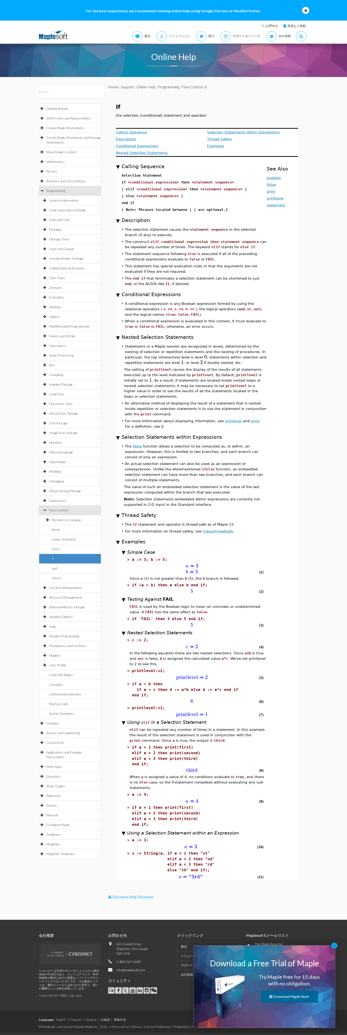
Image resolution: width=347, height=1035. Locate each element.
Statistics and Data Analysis (66, 181)
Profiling (55, 471)
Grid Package (58, 423)
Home (113, 87)
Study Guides (55, 786)
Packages (55, 229)
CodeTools (56, 394)
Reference (53, 796)
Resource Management (65, 597)
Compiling (56, 375)
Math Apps (54, 767)
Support (127, 87)
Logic (52, 626)
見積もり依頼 (296, 26)
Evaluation (56, 297)
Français (75, 1020)
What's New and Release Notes (68, 118)
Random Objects (61, 617)
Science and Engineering (63, 733)
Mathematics (55, 162)
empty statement (64, 539)
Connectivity (55, 743)
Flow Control (58, 510)
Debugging (56, 481)
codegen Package (61, 384)
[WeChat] (154, 990)
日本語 (105, 1020)
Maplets (54, 655)
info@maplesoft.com (130, 970)
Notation (55, 442)
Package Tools (59, 239)
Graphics (52, 723)
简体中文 (120, 1020)
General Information (64, 200)
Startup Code (58, 704)
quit (54, 568)
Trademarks (182, 1027)
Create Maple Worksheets (65, 128)
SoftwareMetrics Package (67, 607)
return (56, 578)
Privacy (136, 1027)
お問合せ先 (117, 935)
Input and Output (61, 249)
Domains (55, 287)
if (53, 559)
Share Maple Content (61, 152)
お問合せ (272, 26)
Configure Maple (58, 825)
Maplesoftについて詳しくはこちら (60, 995)
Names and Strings (62, 336)
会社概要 (46, 935)
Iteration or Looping (66, 520)
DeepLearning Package (65, 491)
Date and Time (59, 220)
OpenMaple (57, 462)
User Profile (57, 665)
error (56, 549)
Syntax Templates (61, 713)
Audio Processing (61, 355)
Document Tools (61, 404)
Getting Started (57, 108)
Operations (57, 346)
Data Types (57, 278)
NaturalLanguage (61, 452)
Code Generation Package (67, 210)
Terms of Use (120, 1027)
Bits (52, 365)
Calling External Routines (67, 268)
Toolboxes (53, 834)
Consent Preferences (157, 1027)
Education (53, 776)
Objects (54, 317)
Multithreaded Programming (69, 326)
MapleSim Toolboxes (60, 854)
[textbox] (205, 357)
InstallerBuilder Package (66, 258)
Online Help (146, 87)
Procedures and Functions (68, 646)
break (56, 530)
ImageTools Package (63, 433)
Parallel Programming (64, 636)
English (61, 1020)
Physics (51, 171)
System (51, 805)
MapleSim (53, 844)
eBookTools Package (63, 413)
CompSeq (56, 684)
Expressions (58, 500)
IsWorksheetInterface (65, 694)
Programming (55, 191)
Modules (55, 307)
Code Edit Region (61, 675)
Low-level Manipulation (65, 588)
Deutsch (91, 1020)
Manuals (52, 815)
